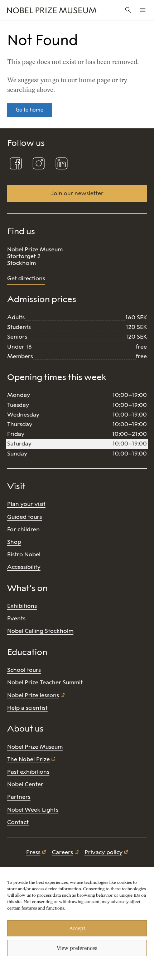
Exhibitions (22, 605)
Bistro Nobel (23, 554)
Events (16, 618)
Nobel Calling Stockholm (40, 630)
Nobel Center (25, 784)
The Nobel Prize (28, 759)
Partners (18, 796)
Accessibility (23, 566)
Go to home (29, 110)
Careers (62, 852)
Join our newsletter (77, 193)
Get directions (26, 278)
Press (33, 852)
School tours (24, 669)
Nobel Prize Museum (35, 746)
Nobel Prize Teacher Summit (45, 682)
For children (23, 529)
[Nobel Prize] (51, 10)
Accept (77, 928)
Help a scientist (27, 707)
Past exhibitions (28, 771)
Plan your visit (26, 504)
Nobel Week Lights (32, 809)
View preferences (77, 948)
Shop (14, 541)
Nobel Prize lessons (33, 695)
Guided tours (24, 516)
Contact (18, 822)
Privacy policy (103, 852)
